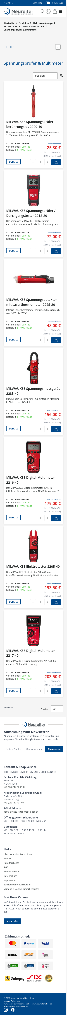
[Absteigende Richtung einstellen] (61, 75)
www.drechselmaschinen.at (16, 1006)
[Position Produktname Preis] (45, 75)
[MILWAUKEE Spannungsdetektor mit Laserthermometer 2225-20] (33, 279)
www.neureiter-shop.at (42, 1003)
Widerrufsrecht (12, 871)
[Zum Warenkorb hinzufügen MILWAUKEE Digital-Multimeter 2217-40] (56, 691)
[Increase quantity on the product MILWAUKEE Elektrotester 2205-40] (47, 602)
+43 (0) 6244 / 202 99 (14, 786)
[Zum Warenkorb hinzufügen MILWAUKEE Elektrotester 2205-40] (56, 602)
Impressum (10, 880)
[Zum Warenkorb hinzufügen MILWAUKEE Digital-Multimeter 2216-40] (56, 518)
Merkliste (37, 2)
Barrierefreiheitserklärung (17, 884)
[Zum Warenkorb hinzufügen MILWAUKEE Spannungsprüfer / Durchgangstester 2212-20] (56, 251)
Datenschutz (10, 875)
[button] (33, 47)
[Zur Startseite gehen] (18, 11)
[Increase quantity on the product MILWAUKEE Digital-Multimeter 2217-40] (47, 691)
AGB (6, 867)
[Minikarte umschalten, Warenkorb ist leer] (55, 11)
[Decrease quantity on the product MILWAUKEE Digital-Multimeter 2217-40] (33, 691)
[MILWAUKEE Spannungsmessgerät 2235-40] (33, 368)
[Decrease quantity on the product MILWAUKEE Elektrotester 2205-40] (33, 602)
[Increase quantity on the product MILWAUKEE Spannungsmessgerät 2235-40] (47, 429)
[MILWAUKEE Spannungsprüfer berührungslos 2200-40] (33, 101)
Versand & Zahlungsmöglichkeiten (21, 888)
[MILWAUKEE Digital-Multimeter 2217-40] (33, 630)
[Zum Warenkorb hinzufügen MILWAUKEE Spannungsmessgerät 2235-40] (56, 429)
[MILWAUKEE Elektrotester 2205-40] (33, 546)
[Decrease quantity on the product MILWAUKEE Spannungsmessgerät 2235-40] (33, 429)
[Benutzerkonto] (48, 11)
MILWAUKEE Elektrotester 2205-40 (33, 566)
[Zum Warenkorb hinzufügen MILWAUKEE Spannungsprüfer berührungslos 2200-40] (56, 162)
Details (13, 161)
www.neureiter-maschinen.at (16, 1003)
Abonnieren (54, 748)
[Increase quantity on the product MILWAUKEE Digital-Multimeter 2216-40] (47, 518)
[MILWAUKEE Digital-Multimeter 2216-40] (33, 457)
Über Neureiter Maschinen (18, 854)
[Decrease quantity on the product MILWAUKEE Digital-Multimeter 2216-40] (33, 518)
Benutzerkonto (11, 862)
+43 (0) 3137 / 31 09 (14, 802)
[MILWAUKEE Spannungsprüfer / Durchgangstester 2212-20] (33, 190)
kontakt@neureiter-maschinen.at (21, 811)
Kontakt (8, 858)
